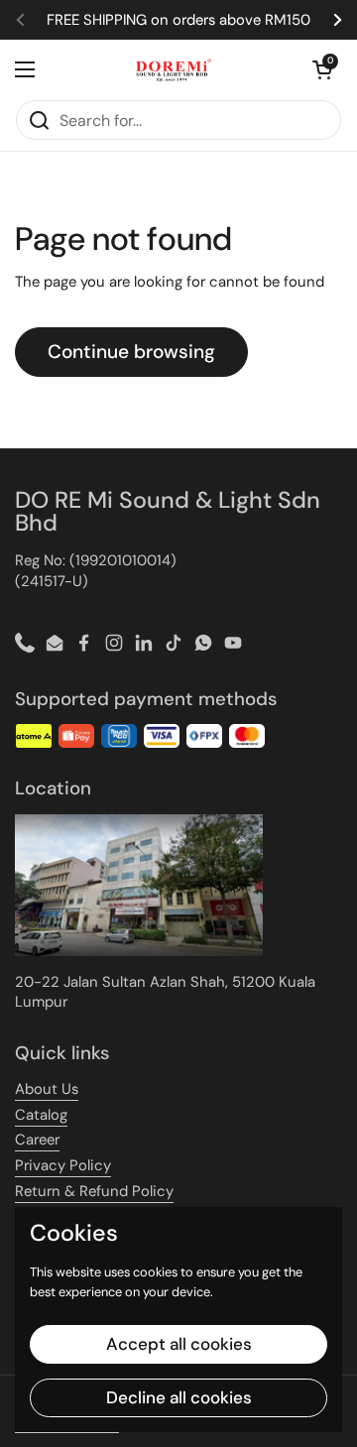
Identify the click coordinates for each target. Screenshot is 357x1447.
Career (37, 1139)
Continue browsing (131, 351)
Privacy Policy (63, 1165)
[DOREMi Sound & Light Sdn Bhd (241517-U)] (174, 69)
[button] (322, 69)
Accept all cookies (179, 1344)
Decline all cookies (179, 1397)
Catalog (41, 1115)
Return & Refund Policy (94, 1191)
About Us (46, 1089)
